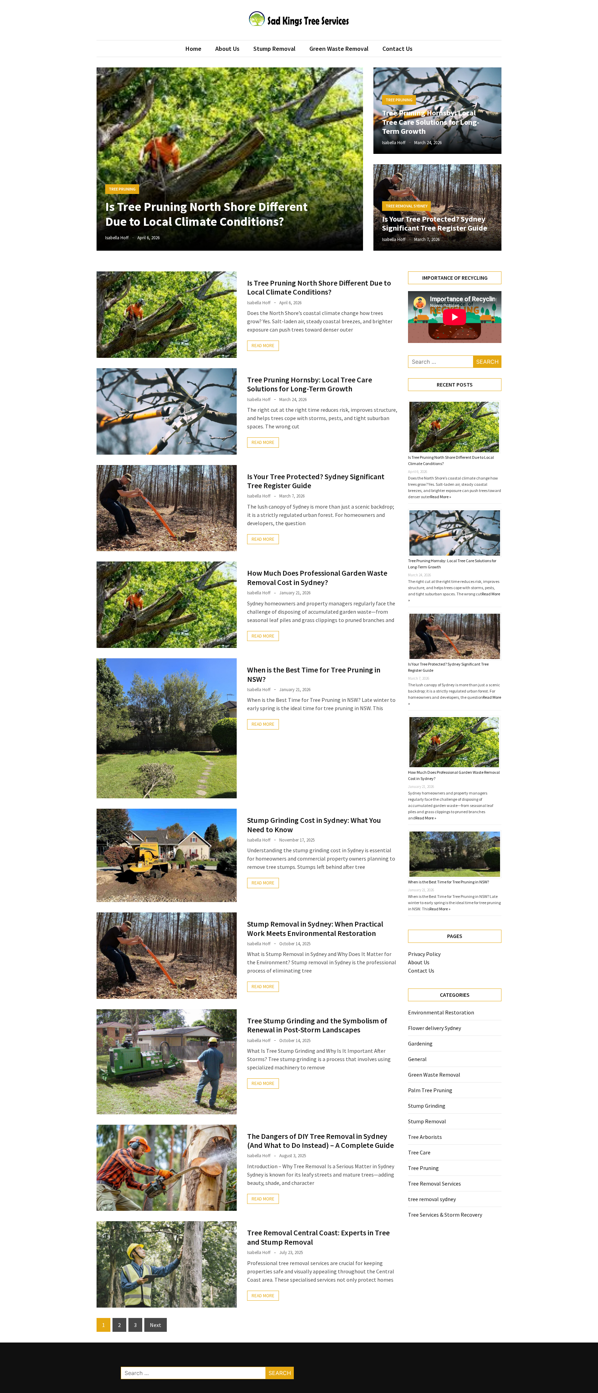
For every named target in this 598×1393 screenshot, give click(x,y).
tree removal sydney (406, 205)
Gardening (420, 1043)
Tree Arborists (425, 1136)
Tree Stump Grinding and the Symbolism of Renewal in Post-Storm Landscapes (317, 1025)
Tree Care (419, 1152)
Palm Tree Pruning (430, 1090)
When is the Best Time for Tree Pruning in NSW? (313, 674)
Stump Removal (274, 49)
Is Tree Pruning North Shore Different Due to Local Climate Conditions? (206, 214)
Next (155, 1324)
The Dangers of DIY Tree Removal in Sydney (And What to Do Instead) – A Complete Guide (320, 1140)
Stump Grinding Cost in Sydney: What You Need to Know (314, 824)
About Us (227, 49)
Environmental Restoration (441, 1012)
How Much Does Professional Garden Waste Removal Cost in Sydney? (317, 577)
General (417, 1059)
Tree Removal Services (434, 1183)
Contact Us (397, 49)
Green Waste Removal (339, 49)
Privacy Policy (424, 953)
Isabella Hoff (117, 238)
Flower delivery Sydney (434, 1027)
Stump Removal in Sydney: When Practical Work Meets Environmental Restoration (315, 928)
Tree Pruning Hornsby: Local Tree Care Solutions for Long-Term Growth (430, 122)
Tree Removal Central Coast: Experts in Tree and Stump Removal (318, 1237)
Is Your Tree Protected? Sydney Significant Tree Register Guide (434, 223)
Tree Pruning (122, 189)
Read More (263, 346)
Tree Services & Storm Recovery (445, 1214)
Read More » (440, 496)
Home (193, 49)
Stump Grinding (426, 1105)
